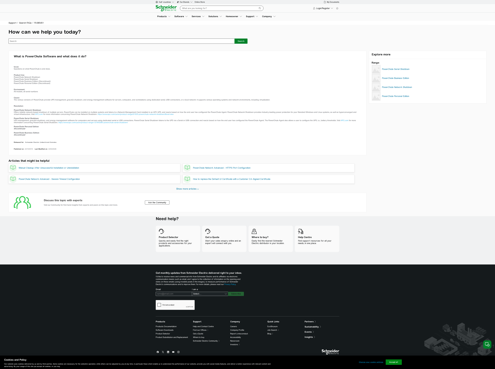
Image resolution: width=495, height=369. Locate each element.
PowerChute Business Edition (395, 78)
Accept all (393, 362)
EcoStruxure (272, 326)
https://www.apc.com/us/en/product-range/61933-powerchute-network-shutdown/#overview (136, 114)
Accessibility (235, 337)
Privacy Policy (230, 284)
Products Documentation (166, 326)
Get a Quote (198, 334)
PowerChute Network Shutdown (397, 87)
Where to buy (198, 337)
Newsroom (234, 341)
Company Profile (237, 330)
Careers (233, 326)
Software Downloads (165, 330)
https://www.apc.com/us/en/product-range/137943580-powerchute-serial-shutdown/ (93, 122)
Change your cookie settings (371, 362)
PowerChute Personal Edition (395, 96)
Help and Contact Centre (203, 326)
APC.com (39, 114)
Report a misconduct (239, 334)
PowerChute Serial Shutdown (395, 69)
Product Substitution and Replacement (172, 337)
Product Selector (163, 334)
